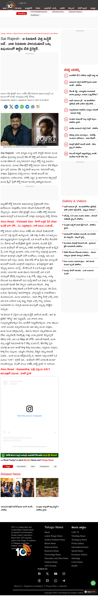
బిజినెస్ (62, 8)
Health (74, 566)
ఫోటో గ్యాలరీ (82, 8)
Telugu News (47, 460)
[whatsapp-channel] (29, 455)
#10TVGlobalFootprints (39, 12)
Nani (33, 466)
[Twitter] (11, 107)
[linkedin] (17, 107)
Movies (9, 33)
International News (79, 547)
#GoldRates (35, 15)
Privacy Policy (51, 586)
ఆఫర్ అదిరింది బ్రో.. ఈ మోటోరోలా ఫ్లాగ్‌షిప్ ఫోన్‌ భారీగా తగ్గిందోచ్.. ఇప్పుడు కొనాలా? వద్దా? (80, 208)
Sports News (77, 551)
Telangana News (79, 540)
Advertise (63, 586)
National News (51, 547)
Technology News (53, 555)
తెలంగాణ (18, 8)
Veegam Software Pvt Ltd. (81, 593)
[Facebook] (6, 107)
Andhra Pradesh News (55, 540)
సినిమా (38, 8)
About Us (17, 586)
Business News (52, 551)
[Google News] (48, 580)
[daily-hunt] (38, 107)
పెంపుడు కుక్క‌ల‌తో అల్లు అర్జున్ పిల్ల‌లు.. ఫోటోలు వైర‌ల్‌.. (49, 508)
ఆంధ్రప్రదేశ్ (28, 8)
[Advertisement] (49, 21)
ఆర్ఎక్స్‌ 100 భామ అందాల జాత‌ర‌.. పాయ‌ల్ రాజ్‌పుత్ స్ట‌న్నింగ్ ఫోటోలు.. (80, 217)
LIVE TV (22, 3)
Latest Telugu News (53, 536)
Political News (51, 562)
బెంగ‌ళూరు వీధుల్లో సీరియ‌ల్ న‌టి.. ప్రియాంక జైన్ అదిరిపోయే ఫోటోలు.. (80, 244)
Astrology (75, 558)
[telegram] (27, 107)
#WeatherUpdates (75, 12)
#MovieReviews (58, 12)
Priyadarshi (44, 466)
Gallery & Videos (74, 201)
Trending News (78, 536)
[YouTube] (56, 573)
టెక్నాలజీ (71, 8)
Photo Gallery (77, 543)
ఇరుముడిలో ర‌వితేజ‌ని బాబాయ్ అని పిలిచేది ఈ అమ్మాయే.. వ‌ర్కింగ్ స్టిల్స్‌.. (80, 235)
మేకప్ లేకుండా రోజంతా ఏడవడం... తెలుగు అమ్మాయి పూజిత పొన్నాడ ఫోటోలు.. (80, 254)
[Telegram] (64, 580)
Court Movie (21, 466)
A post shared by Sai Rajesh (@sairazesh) (30, 446)
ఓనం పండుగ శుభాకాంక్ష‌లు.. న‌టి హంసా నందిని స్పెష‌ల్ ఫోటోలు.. (79, 263)
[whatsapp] (22, 107)
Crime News (77, 562)
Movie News (50, 543)
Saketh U (14, 100)
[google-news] (33, 107)
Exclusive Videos (79, 555)
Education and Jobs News (56, 558)
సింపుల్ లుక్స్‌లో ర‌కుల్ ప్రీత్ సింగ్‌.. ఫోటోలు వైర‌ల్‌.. (80, 226)
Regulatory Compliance (33, 586)
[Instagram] (64, 573)
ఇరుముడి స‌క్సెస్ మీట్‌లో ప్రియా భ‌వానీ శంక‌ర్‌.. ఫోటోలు (17, 508)
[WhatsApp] (56, 580)
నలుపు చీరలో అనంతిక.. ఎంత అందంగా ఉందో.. (79, 272)
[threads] (40, 580)
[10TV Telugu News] (11, 7)
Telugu (3, 33)
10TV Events (50, 566)
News (47, 532)
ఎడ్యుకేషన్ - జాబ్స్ (50, 8)
